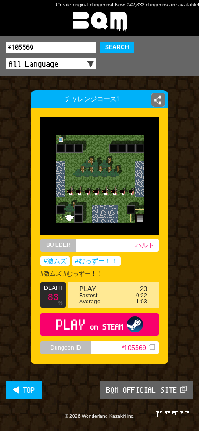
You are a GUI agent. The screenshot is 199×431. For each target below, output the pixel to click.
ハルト (145, 245)
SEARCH (117, 47)
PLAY (90, 324)
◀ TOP (23, 389)
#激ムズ (55, 261)
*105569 (134, 347)
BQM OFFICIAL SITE (141, 389)
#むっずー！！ (96, 261)
